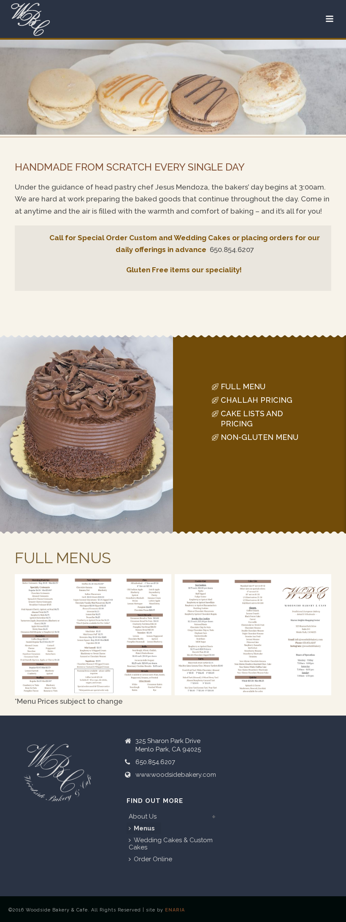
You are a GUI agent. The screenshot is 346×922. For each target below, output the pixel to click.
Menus (144, 828)
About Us (143, 816)
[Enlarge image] (160, 585)
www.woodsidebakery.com (175, 774)
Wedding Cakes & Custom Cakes (171, 843)
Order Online (153, 859)
